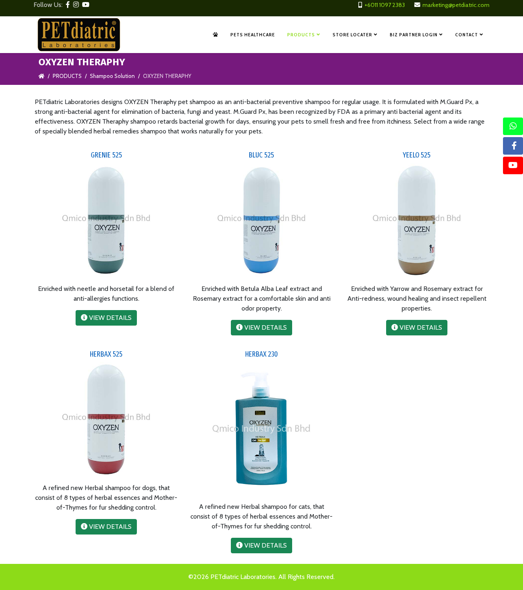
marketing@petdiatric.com (455, 5)
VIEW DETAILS (109, 318)
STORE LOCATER (352, 34)
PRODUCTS (301, 34)
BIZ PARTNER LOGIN (414, 34)
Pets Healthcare (252, 34)
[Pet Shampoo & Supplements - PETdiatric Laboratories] (215, 34)
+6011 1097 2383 (384, 5)
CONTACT (466, 34)
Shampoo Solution (112, 76)
